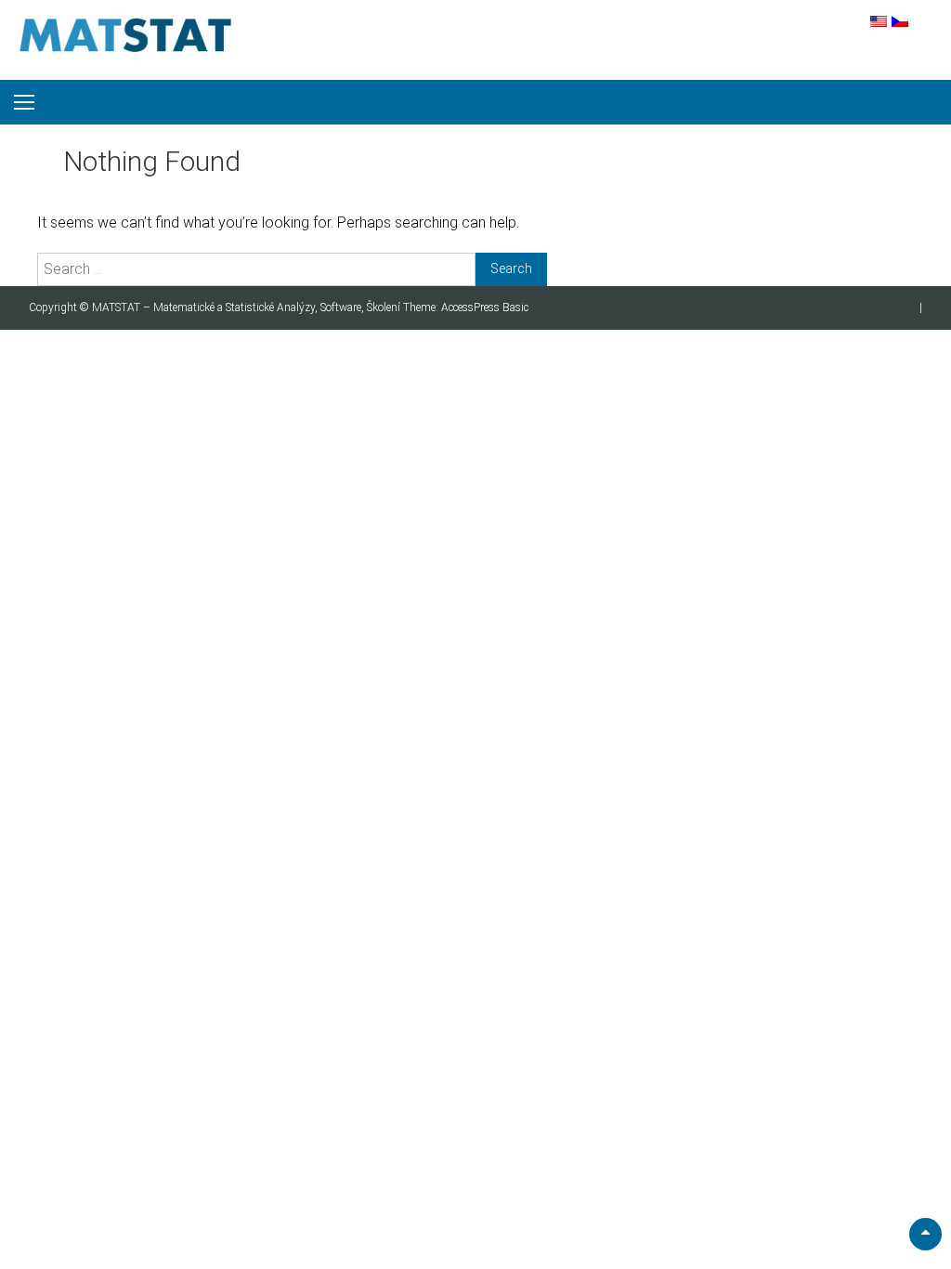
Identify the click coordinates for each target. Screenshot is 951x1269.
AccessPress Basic (484, 307)
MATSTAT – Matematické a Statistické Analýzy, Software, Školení (247, 307)
